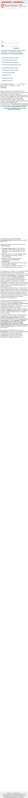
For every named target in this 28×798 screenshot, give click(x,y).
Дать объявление (7, 1)
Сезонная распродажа (14, 51)
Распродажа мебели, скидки (10, 68)
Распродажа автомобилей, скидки (11, 64)
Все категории (12, 50)
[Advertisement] (14, 25)
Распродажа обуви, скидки (9, 60)
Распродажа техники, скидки (10, 70)
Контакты (9, 793)
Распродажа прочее (7, 78)
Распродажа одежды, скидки (10, 57)
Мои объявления (18, 1)
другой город (22, 6)
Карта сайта (16, 793)
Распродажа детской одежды (10, 62)
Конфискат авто (6, 75)
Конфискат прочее (7, 80)
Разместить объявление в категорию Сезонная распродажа (15, 109)
